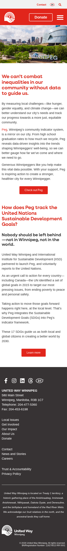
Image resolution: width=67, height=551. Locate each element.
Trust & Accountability (16, 469)
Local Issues (10, 420)
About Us (8, 434)
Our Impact (9, 429)
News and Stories (14, 454)
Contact (41, 4)
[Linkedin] (22, 381)
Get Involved (10, 424)
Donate (7, 438)
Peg (4, 129)
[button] (60, 4)
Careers (7, 458)
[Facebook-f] (6, 381)
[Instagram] (14, 381)
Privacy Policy (11, 474)
